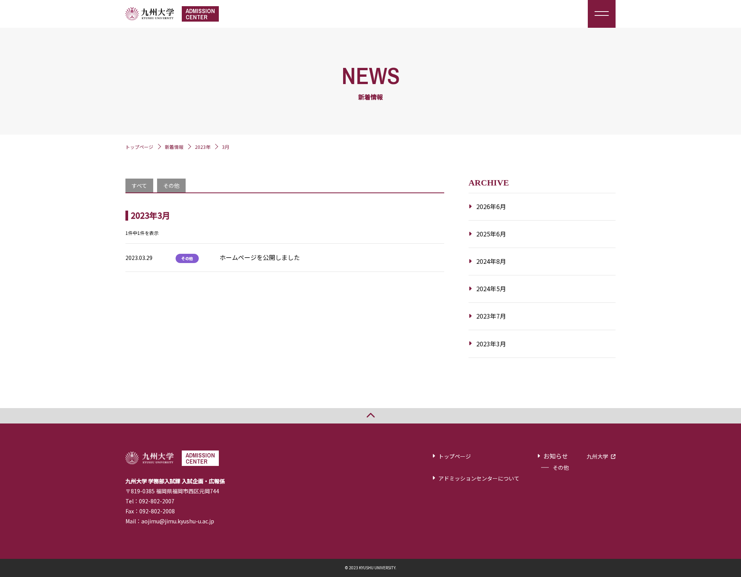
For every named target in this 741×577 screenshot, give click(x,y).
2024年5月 (491, 288)
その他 (171, 185)
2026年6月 (491, 206)
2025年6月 (491, 233)
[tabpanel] (284, 241)
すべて (139, 185)
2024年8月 (491, 261)
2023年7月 (491, 316)
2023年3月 (491, 343)
